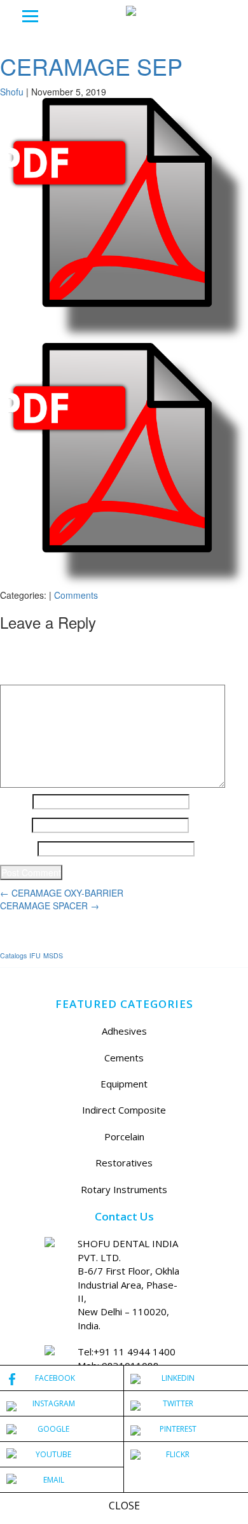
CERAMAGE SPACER (49, 905)
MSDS (53, 955)
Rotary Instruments (124, 1189)
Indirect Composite (124, 1109)
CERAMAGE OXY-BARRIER (61, 892)
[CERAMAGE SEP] (124, 219)
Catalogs (13, 955)
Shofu (12, 91)
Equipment (124, 1083)
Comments (76, 595)
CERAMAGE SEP (91, 66)
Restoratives (124, 1162)
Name (15, 801)
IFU (35, 955)
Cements (124, 1057)
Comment (23, 675)
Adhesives (124, 1030)
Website (17, 848)
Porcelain (124, 1136)
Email (14, 825)
